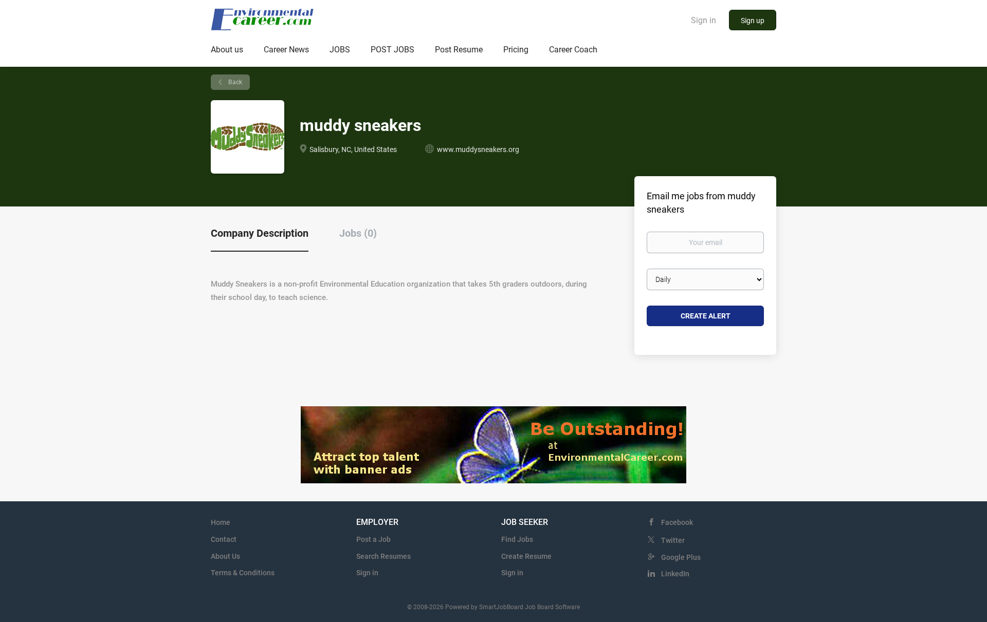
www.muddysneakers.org (478, 149)
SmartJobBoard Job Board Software (529, 607)
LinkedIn (675, 574)
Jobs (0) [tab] (358, 233)
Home (220, 522)
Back (234, 82)
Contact (223, 539)
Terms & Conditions (243, 573)
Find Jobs (517, 539)
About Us (225, 556)
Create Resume (526, 556)
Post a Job (373, 539)
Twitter (673, 540)
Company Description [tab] (259, 233)
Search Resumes (383, 556)
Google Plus (681, 557)
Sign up (752, 20)
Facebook (677, 522)
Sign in (703, 20)
